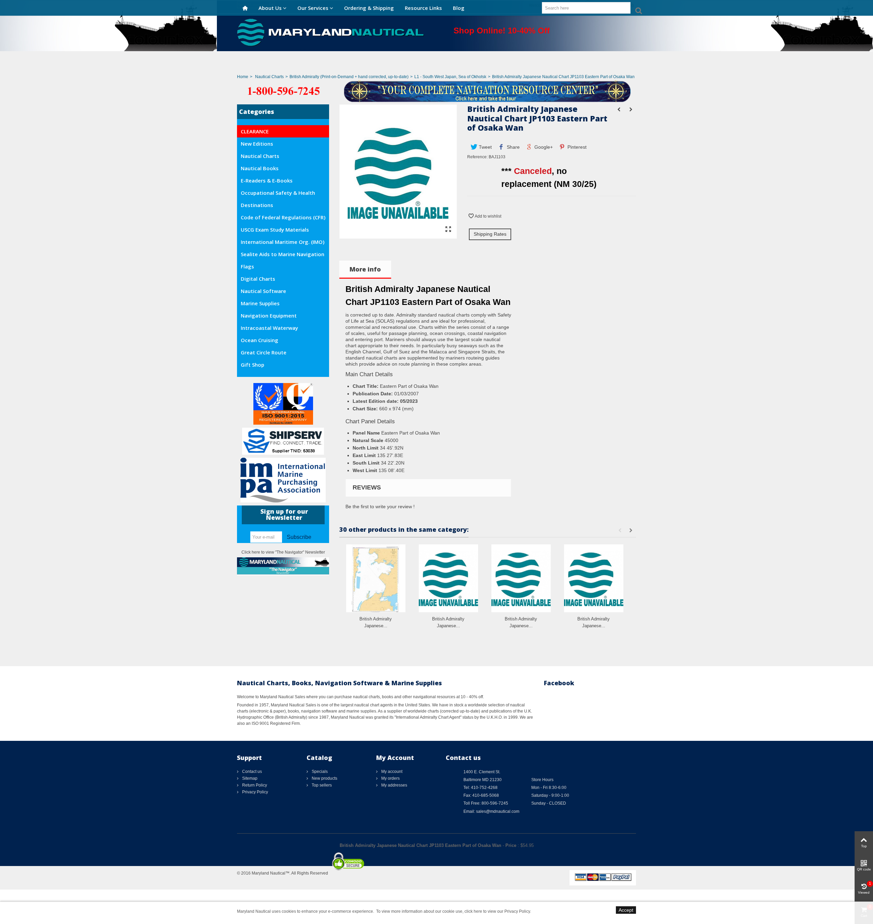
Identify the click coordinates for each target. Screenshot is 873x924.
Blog (458, 7)
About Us (270, 7)
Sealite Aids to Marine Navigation (282, 254)
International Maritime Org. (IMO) (282, 241)
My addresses (393, 785)
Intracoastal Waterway (269, 327)
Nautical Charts (269, 76)
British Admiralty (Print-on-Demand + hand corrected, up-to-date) (349, 76)
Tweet (484, 147)
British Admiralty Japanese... (375, 622)
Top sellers (321, 785)
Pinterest (576, 147)
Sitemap (249, 778)
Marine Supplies (260, 303)
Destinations (257, 205)
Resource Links (423, 7)
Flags (247, 266)
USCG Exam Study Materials (275, 229)
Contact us (251, 771)
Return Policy (254, 785)
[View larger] (448, 229)
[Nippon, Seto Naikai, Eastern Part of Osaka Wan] (398, 235)
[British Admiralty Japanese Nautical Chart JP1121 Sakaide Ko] (593, 578)
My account (391, 771)
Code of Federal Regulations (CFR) (283, 217)
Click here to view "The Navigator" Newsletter (283, 552)
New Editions (257, 143)
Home (242, 76)
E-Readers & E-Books (267, 180)
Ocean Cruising (259, 340)
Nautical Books (260, 168)
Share (512, 147)
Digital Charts (258, 278)
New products (324, 778)
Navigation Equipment (269, 315)
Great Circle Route (263, 352)
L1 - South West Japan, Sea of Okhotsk (450, 76)
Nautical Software (263, 291)
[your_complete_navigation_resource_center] (436, 91)
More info (365, 269)
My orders (390, 778)
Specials (319, 771)
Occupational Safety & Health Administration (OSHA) (278, 194)
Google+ (543, 147)
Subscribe (299, 537)
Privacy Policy (254, 792)
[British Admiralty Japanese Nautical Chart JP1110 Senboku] (448, 578)
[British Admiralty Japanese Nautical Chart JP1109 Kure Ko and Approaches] (375, 578)
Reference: (477, 157)
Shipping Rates (490, 234)
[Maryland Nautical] (330, 32)
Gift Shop (252, 364)
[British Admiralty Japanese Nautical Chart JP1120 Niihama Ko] (521, 578)
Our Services (312, 7)
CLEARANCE (255, 131)
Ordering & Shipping (369, 7)
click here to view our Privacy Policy (497, 911)
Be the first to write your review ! (380, 506)
